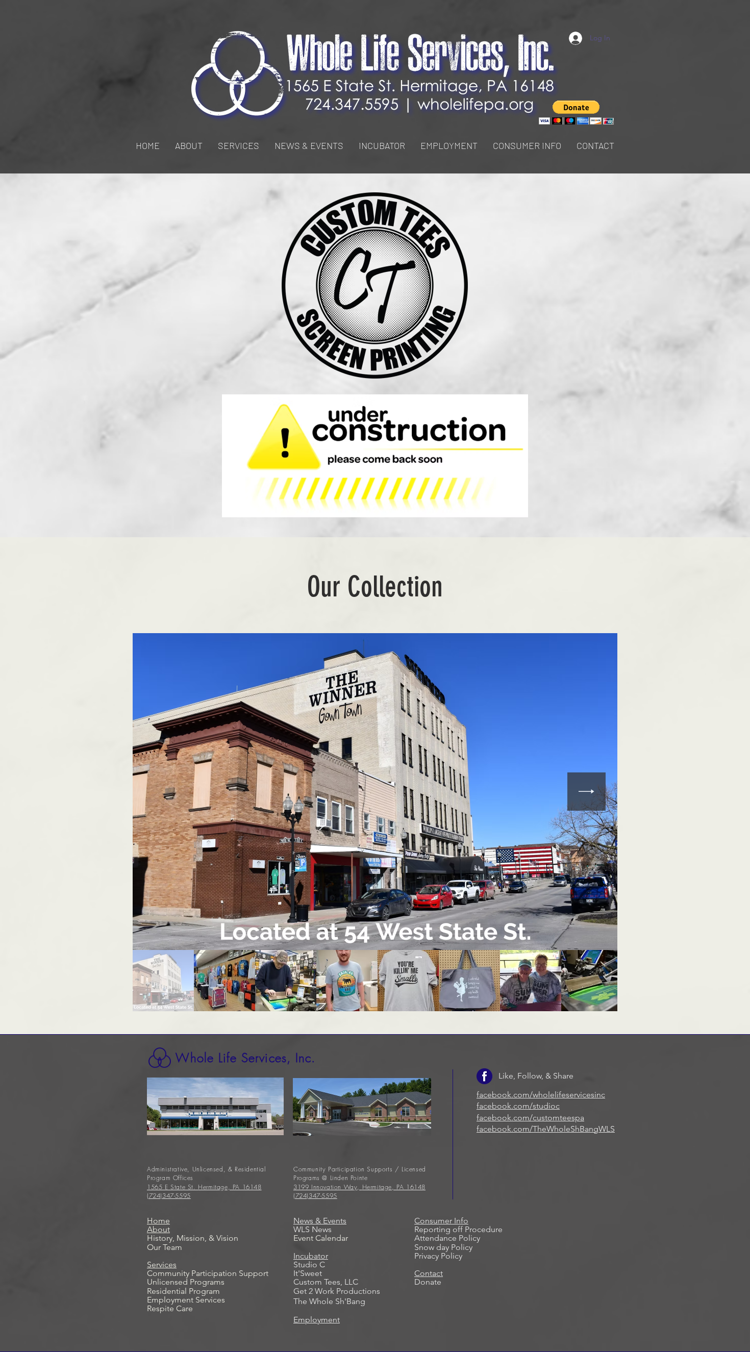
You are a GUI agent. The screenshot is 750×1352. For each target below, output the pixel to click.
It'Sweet (307, 1273)
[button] (238, 145)
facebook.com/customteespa (530, 1117)
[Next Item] (586, 791)
